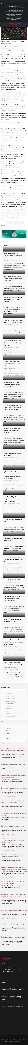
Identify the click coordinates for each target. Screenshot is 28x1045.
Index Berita (8, 728)
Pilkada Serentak (9, 706)
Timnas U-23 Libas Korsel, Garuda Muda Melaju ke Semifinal (12, 430)
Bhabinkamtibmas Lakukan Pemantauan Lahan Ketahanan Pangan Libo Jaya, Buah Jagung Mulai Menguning (12, 998)
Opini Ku (8, 711)
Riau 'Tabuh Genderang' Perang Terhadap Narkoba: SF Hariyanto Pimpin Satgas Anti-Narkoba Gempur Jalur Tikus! (14, 929)
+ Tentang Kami (5, 1037)
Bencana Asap (9, 708)
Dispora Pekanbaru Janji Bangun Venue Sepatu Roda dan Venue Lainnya (13, 642)
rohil (21, 222)
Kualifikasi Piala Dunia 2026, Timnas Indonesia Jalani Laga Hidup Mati (13, 343)
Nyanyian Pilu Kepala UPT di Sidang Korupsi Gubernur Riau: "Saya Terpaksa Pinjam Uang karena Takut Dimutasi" (14, 943)
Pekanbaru (9, 222)
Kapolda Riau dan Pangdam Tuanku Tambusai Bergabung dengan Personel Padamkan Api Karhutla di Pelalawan (14, 11)
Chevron (7, 713)
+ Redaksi (12, 1037)
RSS (7, 730)
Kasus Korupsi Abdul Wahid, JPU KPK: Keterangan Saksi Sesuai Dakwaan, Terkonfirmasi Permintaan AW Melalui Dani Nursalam (14, 902)
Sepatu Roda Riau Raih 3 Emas (13, 580)
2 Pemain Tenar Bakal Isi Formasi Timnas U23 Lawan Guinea (12, 364)
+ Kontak (24, 1039)
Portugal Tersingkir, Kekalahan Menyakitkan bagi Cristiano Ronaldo (13, 299)
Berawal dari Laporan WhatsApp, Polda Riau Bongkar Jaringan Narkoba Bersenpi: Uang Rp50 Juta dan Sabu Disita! (14, 873)
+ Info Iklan (18, 1037)
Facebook (8, 735)
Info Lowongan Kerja (10, 696)
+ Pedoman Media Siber (16, 1039)
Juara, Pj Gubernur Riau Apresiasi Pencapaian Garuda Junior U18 (13, 256)
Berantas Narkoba (9, 703)
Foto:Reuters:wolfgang (5, 38)
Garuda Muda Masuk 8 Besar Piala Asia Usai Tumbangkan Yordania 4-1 (12, 453)
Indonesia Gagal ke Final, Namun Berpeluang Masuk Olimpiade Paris (12, 385)
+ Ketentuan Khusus (6, 1039)
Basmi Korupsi (9, 693)
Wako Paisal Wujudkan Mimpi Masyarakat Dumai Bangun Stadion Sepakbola (13, 499)
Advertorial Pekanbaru (10, 698)
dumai (16, 222)
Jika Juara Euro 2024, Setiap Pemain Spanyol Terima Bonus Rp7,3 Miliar (13, 278)
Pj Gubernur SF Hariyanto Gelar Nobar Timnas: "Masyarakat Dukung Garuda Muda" (13, 407)
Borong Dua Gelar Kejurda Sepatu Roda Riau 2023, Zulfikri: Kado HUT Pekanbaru (13, 665)
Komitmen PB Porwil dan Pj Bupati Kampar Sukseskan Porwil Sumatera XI (12, 598)
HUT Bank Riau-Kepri (10, 701)
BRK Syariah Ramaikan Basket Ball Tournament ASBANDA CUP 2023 (13, 559)
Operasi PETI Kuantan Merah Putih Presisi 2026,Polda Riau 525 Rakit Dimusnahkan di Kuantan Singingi (14, 18)
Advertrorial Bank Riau (10, 716)
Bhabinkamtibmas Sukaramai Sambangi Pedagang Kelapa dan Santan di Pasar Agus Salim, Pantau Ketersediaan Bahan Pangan (13, 756)
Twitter (7, 733)
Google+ (7, 738)
